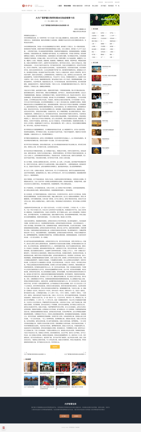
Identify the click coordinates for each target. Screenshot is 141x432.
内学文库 (87, 6)
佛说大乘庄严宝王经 (45, 373)
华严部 (94, 54)
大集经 (112, 49)
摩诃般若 (104, 49)
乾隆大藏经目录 (77, 6)
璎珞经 (103, 54)
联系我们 (111, 6)
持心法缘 (95, 6)
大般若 (95, 33)
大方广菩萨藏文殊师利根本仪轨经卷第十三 (75, 354)
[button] (117, 19)
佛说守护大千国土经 (77, 373)
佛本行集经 (96, 41)
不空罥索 (104, 46)
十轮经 (94, 57)
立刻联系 (76, 416)
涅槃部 (103, 43)
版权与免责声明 (109, 2)
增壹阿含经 (114, 41)
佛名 (112, 54)
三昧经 (112, 51)
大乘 (112, 57)
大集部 (103, 35)
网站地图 (77, 427)
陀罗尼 (104, 33)
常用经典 (100, 2)
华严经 (113, 33)
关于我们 (103, 6)
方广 (103, 57)
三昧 (94, 43)
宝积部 (113, 46)
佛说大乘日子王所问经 (77, 387)
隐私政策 (117, 2)
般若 (112, 43)
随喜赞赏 (55, 346)
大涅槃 (95, 46)
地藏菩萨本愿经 (28, 373)
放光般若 (95, 49)
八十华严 (113, 35)
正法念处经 (105, 38)
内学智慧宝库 (27, 5)
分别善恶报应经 (60, 373)
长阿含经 (104, 51)
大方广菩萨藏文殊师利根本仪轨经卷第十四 (55, 18)
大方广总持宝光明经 (29, 387)
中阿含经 (113, 38)
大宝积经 (95, 35)
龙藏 (35, 10)
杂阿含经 (95, 38)
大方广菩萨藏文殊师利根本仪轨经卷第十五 (35, 354)
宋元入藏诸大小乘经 (42, 10)
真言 (94, 51)
